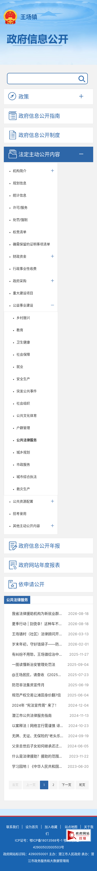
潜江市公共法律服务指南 (40, 715)
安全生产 (23, 379)
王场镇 (28, 17)
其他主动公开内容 (26, 526)
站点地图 (71, 827)
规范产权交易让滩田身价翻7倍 (40, 695)
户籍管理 (23, 428)
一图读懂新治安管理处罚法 (40, 664)
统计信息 (19, 195)
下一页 (66, 785)
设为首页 (31, 827)
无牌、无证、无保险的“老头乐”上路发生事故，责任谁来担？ (40, 736)
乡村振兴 (23, 318)
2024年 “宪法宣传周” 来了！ (40, 705)
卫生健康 (23, 342)
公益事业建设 (23, 305)
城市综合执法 (26, 477)
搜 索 (80, 78)
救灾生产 (23, 489)
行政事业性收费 (25, 268)
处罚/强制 (20, 220)
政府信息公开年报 (39, 546)
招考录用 (19, 513)
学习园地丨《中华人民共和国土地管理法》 (40, 766)
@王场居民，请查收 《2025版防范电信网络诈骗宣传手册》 (40, 674)
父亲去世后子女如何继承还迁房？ (40, 746)
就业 (19, 367)
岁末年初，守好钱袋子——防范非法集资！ (40, 644)
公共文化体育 (26, 415)
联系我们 (12, 827)
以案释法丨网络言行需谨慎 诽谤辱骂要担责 (40, 725)
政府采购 (19, 281)
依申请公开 (31, 584)
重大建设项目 (23, 293)
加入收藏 (51, 827)
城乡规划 (23, 452)
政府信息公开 (48, 47)
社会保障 (23, 354)
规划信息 (19, 183)
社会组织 (23, 403)
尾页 (82, 785)
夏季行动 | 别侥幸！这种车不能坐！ (40, 623)
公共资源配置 (23, 501)
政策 (23, 97)
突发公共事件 (26, 391)
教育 (19, 330)
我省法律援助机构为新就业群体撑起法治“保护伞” (40, 613)
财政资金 (19, 256)
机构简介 (19, 171)
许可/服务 (20, 207)
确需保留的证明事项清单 (31, 244)
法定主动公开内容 (39, 154)
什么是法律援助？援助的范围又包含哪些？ (40, 756)
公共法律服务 (26, 440)
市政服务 (23, 464)
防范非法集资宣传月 (40, 685)
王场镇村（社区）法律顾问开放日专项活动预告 (40, 634)
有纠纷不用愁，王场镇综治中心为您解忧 (40, 654)
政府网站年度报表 (39, 565)
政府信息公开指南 (39, 116)
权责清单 (19, 232)
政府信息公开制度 (39, 135)
